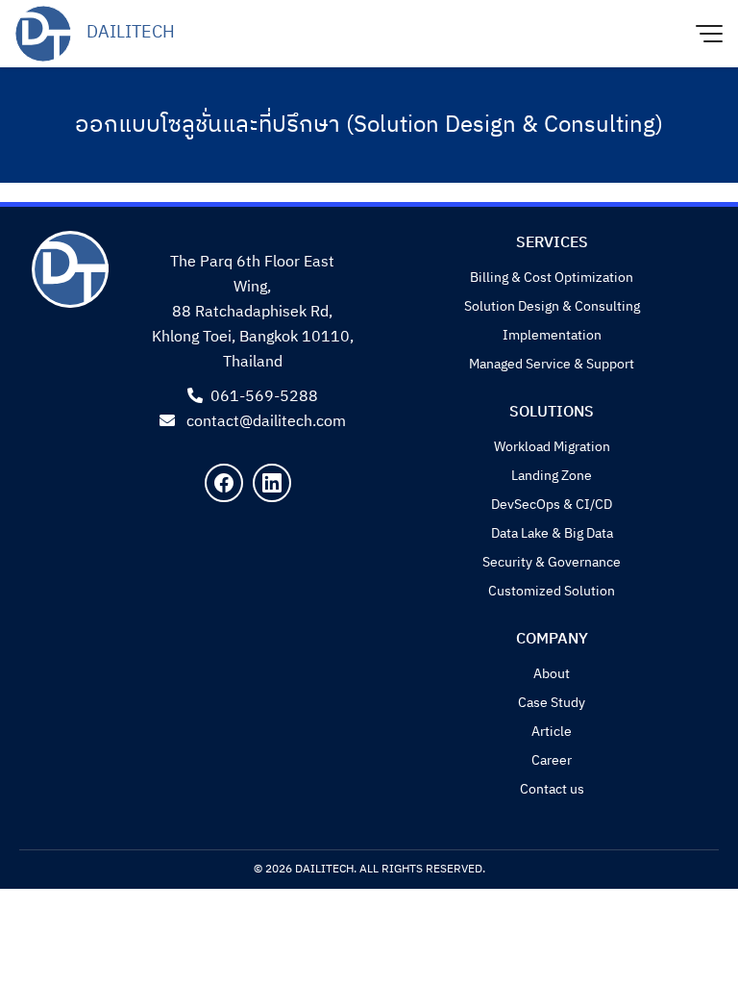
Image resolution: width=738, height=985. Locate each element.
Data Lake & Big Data (552, 533)
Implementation (552, 335)
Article (551, 731)
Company (552, 639)
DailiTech (130, 33)
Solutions (551, 412)
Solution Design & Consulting (552, 306)
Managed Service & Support (551, 364)
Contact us (552, 789)
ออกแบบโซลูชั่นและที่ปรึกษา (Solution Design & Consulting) (369, 125)
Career (551, 760)
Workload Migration (552, 447)
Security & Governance (551, 562)
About (551, 674)
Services (552, 243)
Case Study (551, 703)
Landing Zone (551, 476)
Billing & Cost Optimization (551, 277)
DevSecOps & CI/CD (551, 504)
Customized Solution (551, 591)
